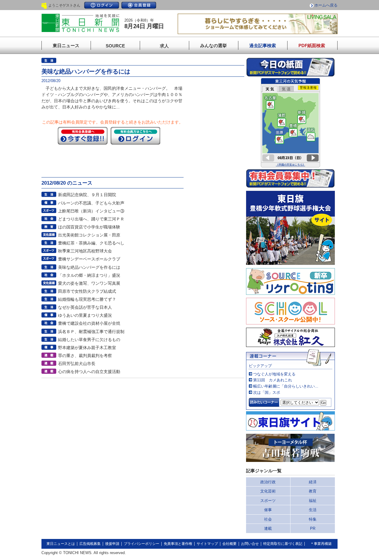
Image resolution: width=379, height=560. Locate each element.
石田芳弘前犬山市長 (76, 363)
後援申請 (112, 543)
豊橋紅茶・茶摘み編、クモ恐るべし (91, 243)
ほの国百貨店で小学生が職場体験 (89, 227)
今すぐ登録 (82, 136)
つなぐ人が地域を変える (274, 374)
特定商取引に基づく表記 (282, 543)
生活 (313, 510)
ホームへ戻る (326, 5)
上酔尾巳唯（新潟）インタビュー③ (91, 211)
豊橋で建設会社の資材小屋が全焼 (89, 323)
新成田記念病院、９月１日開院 (87, 194)
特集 (313, 519)
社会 (268, 519)
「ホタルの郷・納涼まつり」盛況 (89, 275)
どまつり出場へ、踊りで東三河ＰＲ (91, 219)
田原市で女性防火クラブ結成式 (87, 291)
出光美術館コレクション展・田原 (89, 235)
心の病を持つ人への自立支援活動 (89, 371)
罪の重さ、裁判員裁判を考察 (85, 355)
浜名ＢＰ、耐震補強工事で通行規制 (91, 331)
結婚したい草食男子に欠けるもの (89, 339)
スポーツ (268, 500)
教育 (313, 491)
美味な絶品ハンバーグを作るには (89, 267)
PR (312, 528)
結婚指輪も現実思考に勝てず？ (87, 299)
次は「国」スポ (266, 392)
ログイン (101, 5)
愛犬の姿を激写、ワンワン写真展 (89, 283)
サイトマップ (207, 543)
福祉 (313, 500)
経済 (313, 482)
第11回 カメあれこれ (272, 380)
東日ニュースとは (60, 543)
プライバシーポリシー (141, 543)
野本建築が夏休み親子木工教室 (87, 347)
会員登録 (138, 5)
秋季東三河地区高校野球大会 (85, 251)
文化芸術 (268, 491)
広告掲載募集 (90, 543)
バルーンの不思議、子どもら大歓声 (91, 203)
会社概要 (229, 543)
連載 (268, 528)
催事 (268, 510)
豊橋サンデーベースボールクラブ (89, 259)
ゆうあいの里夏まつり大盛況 (85, 315)
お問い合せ (250, 543)
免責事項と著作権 (178, 543)
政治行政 (268, 482)
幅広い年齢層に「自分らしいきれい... (285, 386)
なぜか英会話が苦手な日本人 (85, 307)
